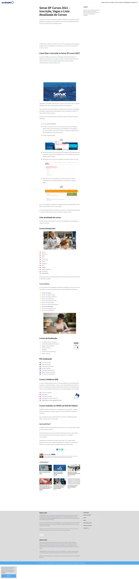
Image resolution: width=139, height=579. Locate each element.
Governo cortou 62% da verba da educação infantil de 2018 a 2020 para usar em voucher (45, 487)
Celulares (111, 2)
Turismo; (44, 267)
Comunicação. (45, 273)
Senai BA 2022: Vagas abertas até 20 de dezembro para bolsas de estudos (59, 487)
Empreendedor (127, 2)
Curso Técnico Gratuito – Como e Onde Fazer (73, 486)
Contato (84, 517)
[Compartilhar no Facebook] (57, 449)
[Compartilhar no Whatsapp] (62, 449)
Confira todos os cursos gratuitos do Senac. (52, 400)
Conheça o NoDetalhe (87, 515)
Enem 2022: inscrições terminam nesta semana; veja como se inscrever (74, 473)
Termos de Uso (85, 528)
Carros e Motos (105, 2)
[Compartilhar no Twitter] (60, 449)
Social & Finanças (119, 2)
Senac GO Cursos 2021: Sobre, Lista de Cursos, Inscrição (58, 473)
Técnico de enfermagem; (47, 306)
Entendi (9, 576)
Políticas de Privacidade (87, 525)
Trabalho (133, 2)
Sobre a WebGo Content (87, 522)
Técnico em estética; (46, 293)
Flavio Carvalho (47, 454)
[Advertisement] (59, 33)
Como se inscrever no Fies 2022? (44, 472)
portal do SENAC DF (51, 124)
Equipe (84, 520)
